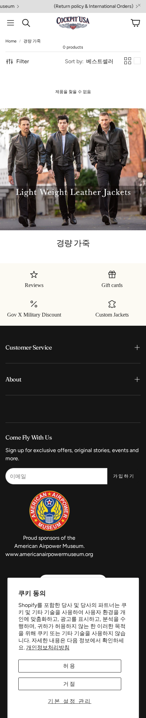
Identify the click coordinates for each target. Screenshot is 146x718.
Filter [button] (22, 61)
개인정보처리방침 (48, 647)
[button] (10, 23)
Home (11, 41)
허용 (69, 666)
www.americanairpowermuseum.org (49, 554)
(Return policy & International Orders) (84, 6)
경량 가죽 (32, 41)
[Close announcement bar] (139, 5)
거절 (69, 684)
